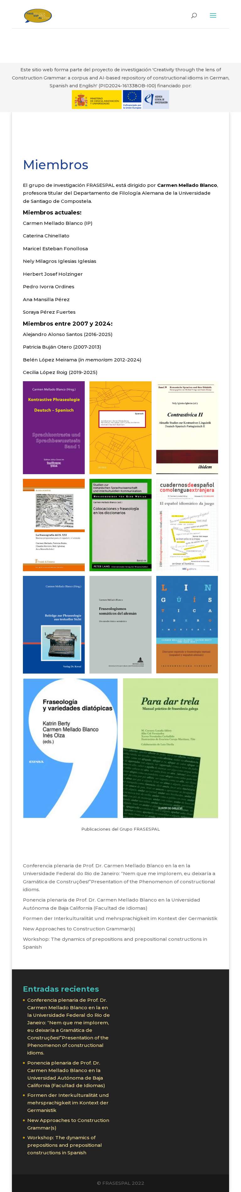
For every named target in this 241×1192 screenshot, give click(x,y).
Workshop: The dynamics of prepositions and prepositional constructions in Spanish (64, 1145)
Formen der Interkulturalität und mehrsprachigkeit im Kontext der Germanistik (120, 918)
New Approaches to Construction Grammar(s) (79, 929)
